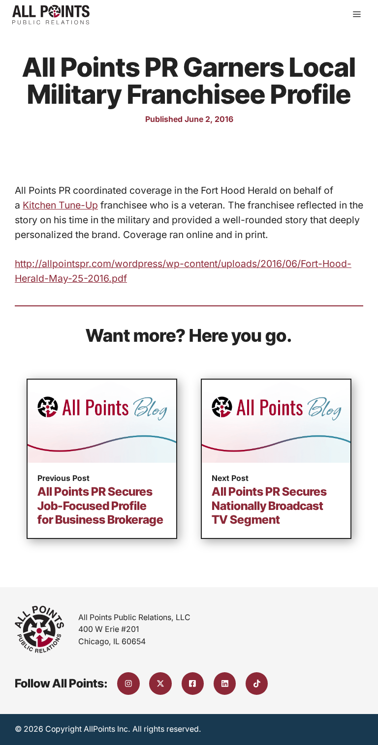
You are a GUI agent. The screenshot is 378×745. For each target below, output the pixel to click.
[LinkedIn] (225, 683)
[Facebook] (193, 683)
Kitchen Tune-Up (60, 205)
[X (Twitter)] (160, 683)
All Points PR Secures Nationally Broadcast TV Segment (269, 505)
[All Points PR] (51, 15)
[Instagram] (128, 683)
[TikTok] (257, 683)
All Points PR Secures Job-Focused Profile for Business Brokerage (100, 505)
